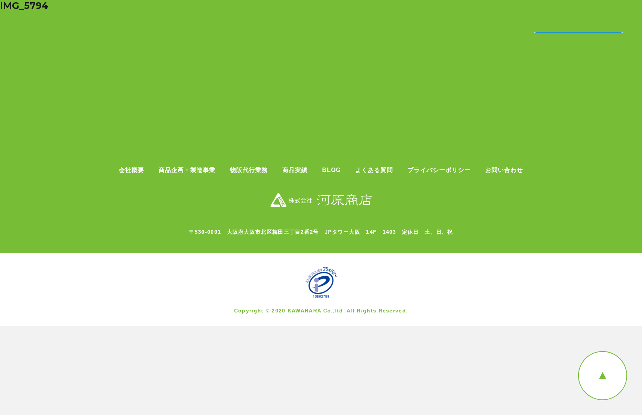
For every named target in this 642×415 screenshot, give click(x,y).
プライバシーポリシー (439, 170)
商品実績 (295, 170)
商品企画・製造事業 (187, 170)
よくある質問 (374, 170)
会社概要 (131, 170)
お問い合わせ (504, 170)
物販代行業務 (249, 170)
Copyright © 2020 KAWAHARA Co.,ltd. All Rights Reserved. (321, 310)
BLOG (331, 170)
